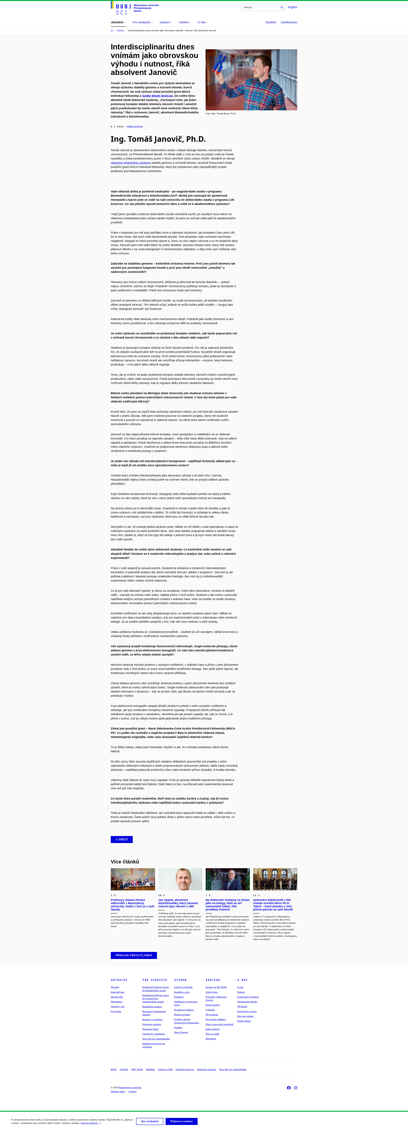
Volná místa (211, 992)
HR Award (242, 1006)
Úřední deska (244, 1021)
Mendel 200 (117, 997)
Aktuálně (119, 980)
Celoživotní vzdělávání (153, 1034)
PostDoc (178, 1027)
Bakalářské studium (152, 1006)
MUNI (114, 1069)
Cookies (132, 1091)
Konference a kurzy (247, 1011)
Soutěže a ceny (182, 992)
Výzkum (180, 980)
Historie (241, 992)
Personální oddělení (216, 1019)
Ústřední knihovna (185, 1069)
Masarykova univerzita (130, 1087)
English (292, 7)
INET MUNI (137, 1069)
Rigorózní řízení (150, 1029)
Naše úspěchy (213, 1029)
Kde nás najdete (245, 1016)
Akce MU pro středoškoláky (156, 1039)
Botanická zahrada (206, 1069)
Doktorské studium (151, 1024)
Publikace (179, 997)
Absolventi (211, 1038)
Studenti (271, 22)
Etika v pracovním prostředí (219, 1024)
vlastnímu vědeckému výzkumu (131, 162)
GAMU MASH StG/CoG (157, 95)
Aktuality (115, 987)
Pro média (116, 1011)
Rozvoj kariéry (213, 1005)
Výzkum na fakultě (183, 987)
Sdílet (123, 839)
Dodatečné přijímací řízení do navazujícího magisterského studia (155, 998)
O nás (242, 980)
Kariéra (213, 980)
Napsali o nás (117, 1006)
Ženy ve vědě (212, 1034)
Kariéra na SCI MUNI (216, 987)
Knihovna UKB (165, 1069)
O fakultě (210, 1010)
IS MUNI (124, 1069)
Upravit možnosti (89, 1123)
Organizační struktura (248, 997)
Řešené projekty (182, 1014)
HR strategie (212, 1014)
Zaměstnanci (289, 22)
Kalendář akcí (118, 992)
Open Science (181, 1032)
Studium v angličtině (152, 1019)
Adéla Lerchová (135, 126)
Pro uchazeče (154, 980)
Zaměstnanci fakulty (247, 1001)
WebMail (150, 1069)
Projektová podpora (184, 1010)
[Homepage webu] (135, 8)
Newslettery (117, 1001)
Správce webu (118, 1091)
